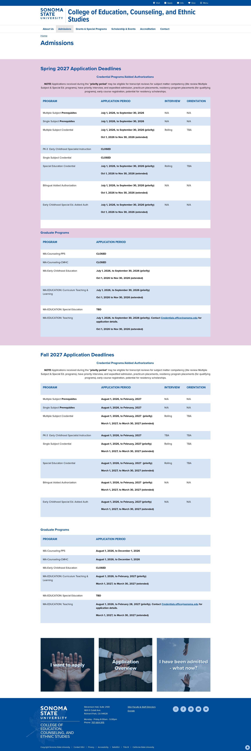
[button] (247, 747)
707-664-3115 (98, 722)
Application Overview (125, 664)
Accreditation (148, 29)
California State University (143, 747)
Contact (164, 29)
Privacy (91, 747)
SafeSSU (116, 747)
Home (44, 36)
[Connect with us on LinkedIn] (191, 709)
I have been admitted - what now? (183, 664)
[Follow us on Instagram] (176, 709)
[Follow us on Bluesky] (206, 709)
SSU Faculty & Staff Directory (142, 706)
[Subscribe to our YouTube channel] (198, 709)
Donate (131, 710)
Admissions (64, 29)
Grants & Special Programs (91, 29)
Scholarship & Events (123, 29)
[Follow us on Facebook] (183, 709)
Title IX (126, 747)
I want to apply (67, 665)
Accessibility (103, 747)
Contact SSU (79, 747)
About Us (48, 29)
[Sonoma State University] (53, 15)
